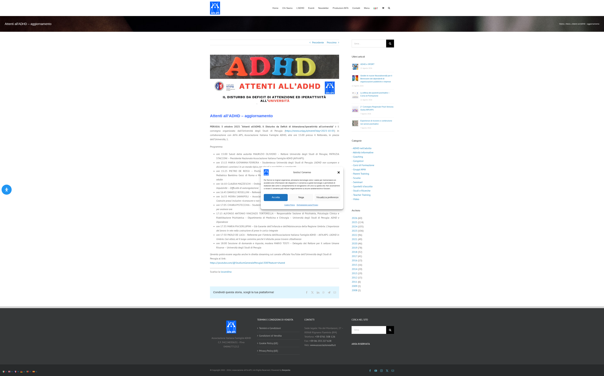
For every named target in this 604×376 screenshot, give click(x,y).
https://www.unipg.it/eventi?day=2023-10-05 (309, 130)
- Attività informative (362, 152)
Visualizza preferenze (327, 197)
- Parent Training (360, 173)
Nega (301, 197)
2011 (354, 281)
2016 (354, 260)
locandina (226, 271)
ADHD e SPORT (367, 64)
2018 (354, 251)
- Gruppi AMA (359, 169)
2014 (354, 269)
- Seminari (357, 182)
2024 (354, 226)
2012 (354, 277)
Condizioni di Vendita (270, 335)
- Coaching (357, 156)
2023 (354, 230)
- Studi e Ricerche (361, 190)
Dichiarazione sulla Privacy (307, 205)
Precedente (318, 42)
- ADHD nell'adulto (362, 148)
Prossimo (332, 42)
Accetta (276, 197)
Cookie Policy (289, 205)
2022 (354, 234)
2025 (354, 222)
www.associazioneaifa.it (323, 345)
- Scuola (356, 177)
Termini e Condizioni (270, 328)
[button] (338, 172)
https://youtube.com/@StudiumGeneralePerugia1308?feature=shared (247, 262)
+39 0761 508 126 (325, 336)
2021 (354, 239)
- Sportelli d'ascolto (362, 186)
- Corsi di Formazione (363, 165)
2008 (354, 290)
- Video (355, 199)
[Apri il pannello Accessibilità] (7, 190)
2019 (354, 247)
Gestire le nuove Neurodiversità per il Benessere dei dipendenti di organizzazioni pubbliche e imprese (376, 79)
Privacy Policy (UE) (268, 350)
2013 (354, 273)
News (568, 24)
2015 (354, 264)
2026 (354, 218)
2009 (354, 286)
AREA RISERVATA (361, 343)
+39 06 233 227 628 (320, 340)
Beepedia (286, 370)
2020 (354, 243)
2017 (354, 256)
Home (561, 24)
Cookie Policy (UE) (268, 343)
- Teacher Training (361, 194)
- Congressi (358, 160)
